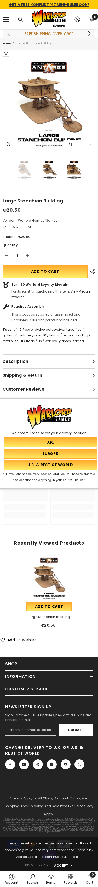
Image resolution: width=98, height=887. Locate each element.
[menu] (6, 19)
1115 (19, 329)
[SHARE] (91, 271)
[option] (49, 103)
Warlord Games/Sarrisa (38, 220)
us (40, 341)
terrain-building (75, 335)
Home (7, 43)
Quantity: (11, 245)
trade (30, 341)
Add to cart (45, 271)
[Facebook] (10, 764)
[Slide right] (89, 33)
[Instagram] (24, 764)
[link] (25, 507)
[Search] (21, 19)
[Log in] (77, 19)
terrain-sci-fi (13, 341)
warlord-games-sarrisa (64, 341)
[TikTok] (52, 764)
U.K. (57, 747)
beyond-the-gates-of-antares (49, 329)
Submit (76, 730)
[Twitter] (79, 764)
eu (80, 329)
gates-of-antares (17, 335)
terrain (54, 335)
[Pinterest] (38, 764)
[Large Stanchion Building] (49, 577)
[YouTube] (66, 764)
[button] (80, 144)
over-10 (40, 335)
